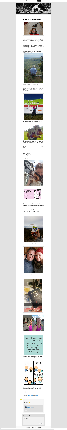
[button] (27, 323)
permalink (37, 395)
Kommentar (41, 423)
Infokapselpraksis (16, 428)
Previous (45, 15)
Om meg (22, 13)
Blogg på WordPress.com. (29, 427)
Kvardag (29, 395)
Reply (26, 410)
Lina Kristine (31, 395)
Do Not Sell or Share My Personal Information (36, 427)
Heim (19, 13)
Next (47, 15)
